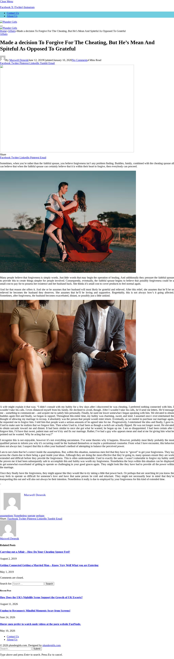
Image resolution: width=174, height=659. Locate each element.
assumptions (6, 515)
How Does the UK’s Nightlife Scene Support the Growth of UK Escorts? (41, 597)
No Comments (80, 60)
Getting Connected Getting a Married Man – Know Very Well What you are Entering (49, 565)
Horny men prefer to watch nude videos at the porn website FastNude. (40, 624)
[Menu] (1, 25)
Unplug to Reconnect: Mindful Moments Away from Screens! (35, 610)
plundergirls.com (51, 645)
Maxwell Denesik (18, 60)
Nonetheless (20, 515)
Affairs (3, 34)
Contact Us (13, 13)
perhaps (40, 515)
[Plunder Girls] (8, 21)
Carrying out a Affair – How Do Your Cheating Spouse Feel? (35, 551)
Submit (36, 648)
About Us (12, 16)
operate (31, 515)
